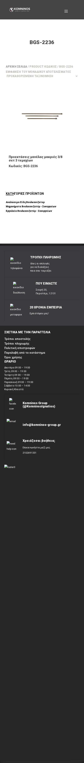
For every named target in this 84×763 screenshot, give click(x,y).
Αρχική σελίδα (16, 66)
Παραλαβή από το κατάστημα (24, 352)
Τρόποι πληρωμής (16, 343)
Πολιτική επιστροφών (19, 348)
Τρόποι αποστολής (17, 339)
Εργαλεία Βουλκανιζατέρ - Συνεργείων (29, 211)
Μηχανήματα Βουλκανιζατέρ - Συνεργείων (31, 206)
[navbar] (66, 9)
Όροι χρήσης (13, 357)
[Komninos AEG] (19, 10)
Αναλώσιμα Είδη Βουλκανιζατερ (25, 202)
